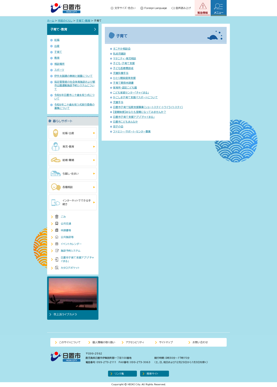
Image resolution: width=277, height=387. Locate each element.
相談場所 (59, 64)
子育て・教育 (83, 20)
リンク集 (119, 373)
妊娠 (56, 40)
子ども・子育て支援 (124, 63)
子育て (58, 52)
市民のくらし (65, 20)
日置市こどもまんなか (125, 121)
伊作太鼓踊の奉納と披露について (73, 76)
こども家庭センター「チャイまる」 (131, 92)
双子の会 (118, 126)
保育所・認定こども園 (125, 87)
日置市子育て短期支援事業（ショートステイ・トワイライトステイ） (148, 107)
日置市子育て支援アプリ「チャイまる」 (134, 117)
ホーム (50, 20)
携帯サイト (152, 373)
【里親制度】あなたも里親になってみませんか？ (139, 112)
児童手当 (118, 102)
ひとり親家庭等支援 (124, 78)
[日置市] (65, 8)
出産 (56, 46)
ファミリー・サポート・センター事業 (132, 131)
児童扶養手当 (120, 73)
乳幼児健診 (119, 53)
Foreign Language (155, 8)
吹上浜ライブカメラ (65, 314)
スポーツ (59, 70)
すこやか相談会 (121, 48)
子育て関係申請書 (123, 83)
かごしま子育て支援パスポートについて (135, 97)
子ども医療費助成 (123, 68)
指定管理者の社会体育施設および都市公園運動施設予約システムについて (74, 85)
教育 (56, 58)
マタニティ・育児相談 (124, 58)
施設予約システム (70, 250)
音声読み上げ (183, 8)
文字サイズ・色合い (125, 8)
